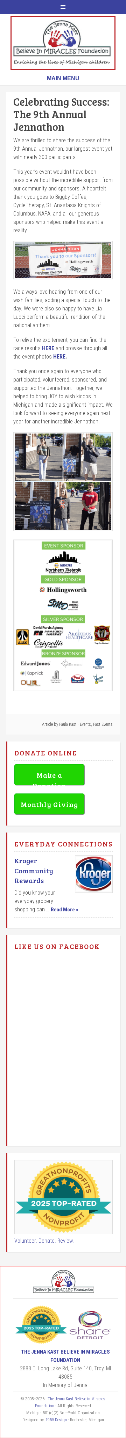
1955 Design (56, 1419)
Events (85, 724)
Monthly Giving (49, 804)
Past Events (103, 724)
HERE (48, 348)
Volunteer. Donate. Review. (44, 1240)
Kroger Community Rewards (33, 871)
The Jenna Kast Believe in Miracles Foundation (63, 43)
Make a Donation (49, 777)
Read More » (64, 909)
